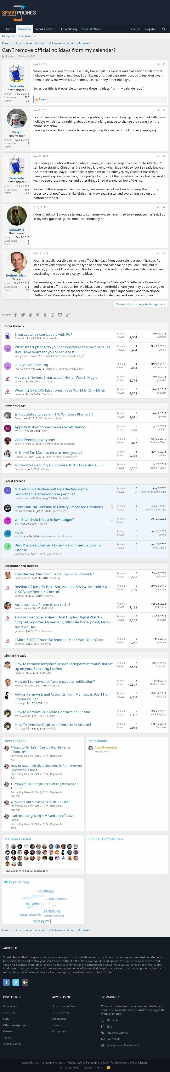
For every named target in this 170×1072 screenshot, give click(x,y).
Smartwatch (50, 338)
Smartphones (60, 1012)
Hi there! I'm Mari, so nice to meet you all (48, 452)
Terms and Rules (69, 1067)
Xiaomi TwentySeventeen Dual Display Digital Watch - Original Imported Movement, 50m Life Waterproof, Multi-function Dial (62, 622)
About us (88, 1067)
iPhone (45, 469)
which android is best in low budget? (44, 519)
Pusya (16, 132)
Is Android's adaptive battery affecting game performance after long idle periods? (51, 491)
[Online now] (16, 271)
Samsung (55, 578)
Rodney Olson (17, 275)
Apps (44, 431)
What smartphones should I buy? (65, 356)
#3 (164, 156)
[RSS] (108, 1067)
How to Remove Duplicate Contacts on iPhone (52, 711)
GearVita (47, 381)
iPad (13, 828)
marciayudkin (22, 716)
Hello (19, 532)
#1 (164, 64)
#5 (164, 253)
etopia (162, 349)
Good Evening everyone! (35, 439)
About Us (112, 1020)
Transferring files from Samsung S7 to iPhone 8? (54, 574)
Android (63, 498)
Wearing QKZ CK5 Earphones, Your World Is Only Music (60, 390)
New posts (8, 36)
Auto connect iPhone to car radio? (42, 604)
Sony (6, 1018)
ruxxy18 (19, 672)
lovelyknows (22, 356)
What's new (43, 29)
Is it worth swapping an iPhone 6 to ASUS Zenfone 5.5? (59, 465)
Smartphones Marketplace (123, 1045)
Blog (109, 1026)
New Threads (15, 740)
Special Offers (92, 29)
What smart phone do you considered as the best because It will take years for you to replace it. (62, 349)
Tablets (7, 1037)
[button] (55, 29)
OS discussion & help (51, 418)
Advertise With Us (118, 1033)
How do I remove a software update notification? (55, 681)
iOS (51, 608)
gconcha (19, 444)
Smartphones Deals (64, 1006)
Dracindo (10, 56)
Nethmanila (159, 367)
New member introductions (59, 444)
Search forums (27, 36)
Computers (59, 1031)
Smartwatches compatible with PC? (43, 334)
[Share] (158, 64)
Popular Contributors (105, 839)
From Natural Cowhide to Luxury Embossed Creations (59, 506)
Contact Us (113, 1039)
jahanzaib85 (22, 554)
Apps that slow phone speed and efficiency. (50, 427)
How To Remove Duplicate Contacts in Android (53, 724)
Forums (24, 29)
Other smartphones (15, 1025)
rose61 (19, 431)
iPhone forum (11, 1006)
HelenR (162, 455)
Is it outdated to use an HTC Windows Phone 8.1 (54, 414)
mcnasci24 (21, 456)
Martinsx (161, 727)
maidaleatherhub (25, 511)
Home (9, 29)
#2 (164, 110)
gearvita (19, 381)
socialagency (158, 714)
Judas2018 (17, 229)
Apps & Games (12, 1044)
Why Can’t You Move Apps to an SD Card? (40, 802)
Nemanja (20, 703)
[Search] (164, 29)
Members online (17, 839)
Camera (8, 1031)
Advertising (69, 29)
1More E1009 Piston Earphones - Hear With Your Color (59, 639)
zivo (17, 523)
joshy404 (161, 576)
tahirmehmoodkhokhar (28, 498)
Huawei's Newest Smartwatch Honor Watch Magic (56, 377)
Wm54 (18, 536)
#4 (164, 207)
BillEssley (160, 607)
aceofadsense (23, 608)
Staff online (97, 740)
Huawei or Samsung (31, 364)
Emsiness (20, 469)
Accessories (59, 511)
